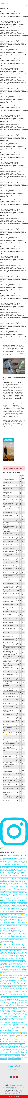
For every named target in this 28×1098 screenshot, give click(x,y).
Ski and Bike (16, 351)
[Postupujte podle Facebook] (11, 1077)
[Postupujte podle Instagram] (14, 1077)
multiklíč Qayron (14, 350)
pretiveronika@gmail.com (14, 1069)
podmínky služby (20, 1093)
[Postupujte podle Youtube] (17, 1077)
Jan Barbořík (13, 1085)
